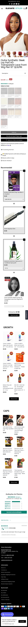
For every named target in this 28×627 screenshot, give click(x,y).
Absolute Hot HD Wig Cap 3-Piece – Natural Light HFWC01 (8, 472)
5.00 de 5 (17, 497)
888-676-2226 (10, 555)
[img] (4, 526)
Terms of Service (5, 599)
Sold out (14, 132)
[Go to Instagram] (12, 4)
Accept (22, 621)
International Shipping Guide (8, 581)
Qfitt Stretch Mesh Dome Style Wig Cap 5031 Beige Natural (19, 429)
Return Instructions (5, 572)
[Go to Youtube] (16, 4)
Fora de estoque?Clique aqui (14, 136)
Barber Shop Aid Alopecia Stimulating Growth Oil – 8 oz (8, 387)
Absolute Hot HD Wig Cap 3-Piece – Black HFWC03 (8, 450)
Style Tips (3, 577)
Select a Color (5, 86)
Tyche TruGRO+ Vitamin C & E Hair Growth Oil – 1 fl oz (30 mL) (8, 366)
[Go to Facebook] (9, 4)
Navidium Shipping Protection (8, 574)
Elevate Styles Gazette (6, 584)
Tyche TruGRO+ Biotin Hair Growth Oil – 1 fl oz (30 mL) (19, 345)
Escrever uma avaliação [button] (14, 512)
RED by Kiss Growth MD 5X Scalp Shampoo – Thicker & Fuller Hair (19, 366)
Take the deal (14, 315)
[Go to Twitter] (14, 4)
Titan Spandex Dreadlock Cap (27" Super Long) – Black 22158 (19, 472)
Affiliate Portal (4, 579)
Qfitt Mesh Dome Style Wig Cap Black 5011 (8, 428)
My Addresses (4, 595)
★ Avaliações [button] (26, 314)
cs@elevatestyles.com (6, 560)
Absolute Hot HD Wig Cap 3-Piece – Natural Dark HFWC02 (19, 451)
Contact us (4, 570)
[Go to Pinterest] (18, 4)
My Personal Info (5, 597)
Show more (14, 399)
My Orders (3, 592)
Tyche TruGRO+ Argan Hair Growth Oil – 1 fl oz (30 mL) (8, 345)
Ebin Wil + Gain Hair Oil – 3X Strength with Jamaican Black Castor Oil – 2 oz (19, 388)
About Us (3, 567)
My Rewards (4, 590)
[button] (4, 83)
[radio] (4, 92)
